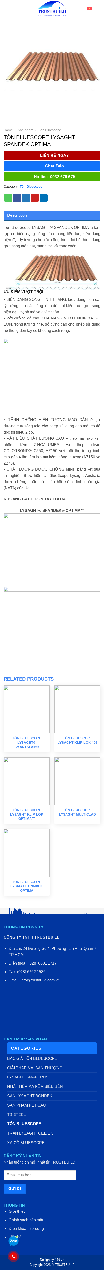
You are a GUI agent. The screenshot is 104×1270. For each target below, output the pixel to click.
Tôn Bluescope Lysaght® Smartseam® (26, 742)
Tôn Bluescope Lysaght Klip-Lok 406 (77, 740)
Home (8, 130)
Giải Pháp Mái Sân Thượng (34, 1068)
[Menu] (7, 8)
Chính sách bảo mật (26, 1220)
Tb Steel (16, 1115)
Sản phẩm (25, 130)
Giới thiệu (17, 1211)
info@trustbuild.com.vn (40, 980)
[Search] (98, 8)
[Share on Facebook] (17, 198)
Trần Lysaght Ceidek (30, 1133)
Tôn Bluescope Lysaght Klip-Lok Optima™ (26, 814)
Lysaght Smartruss (29, 1077)
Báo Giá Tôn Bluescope (32, 1058)
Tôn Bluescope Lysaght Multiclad (77, 812)
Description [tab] (17, 215)
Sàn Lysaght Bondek (29, 1096)
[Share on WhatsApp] (8, 198)
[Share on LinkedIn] (44, 198)
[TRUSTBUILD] (52, 8)
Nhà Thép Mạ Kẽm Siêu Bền (35, 1086)
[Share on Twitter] (26, 198)
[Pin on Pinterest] (35, 198)
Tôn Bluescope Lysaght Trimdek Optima (26, 886)
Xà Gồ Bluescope (26, 1143)
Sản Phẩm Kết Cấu (26, 1105)
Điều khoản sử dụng (26, 1228)
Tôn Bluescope (49, 130)
